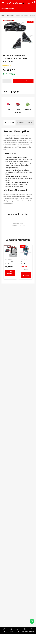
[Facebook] (11, 92)
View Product (10, 273)
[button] (6, 66)
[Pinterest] (17, 92)
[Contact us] (32, 621)
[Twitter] (14, 92)
